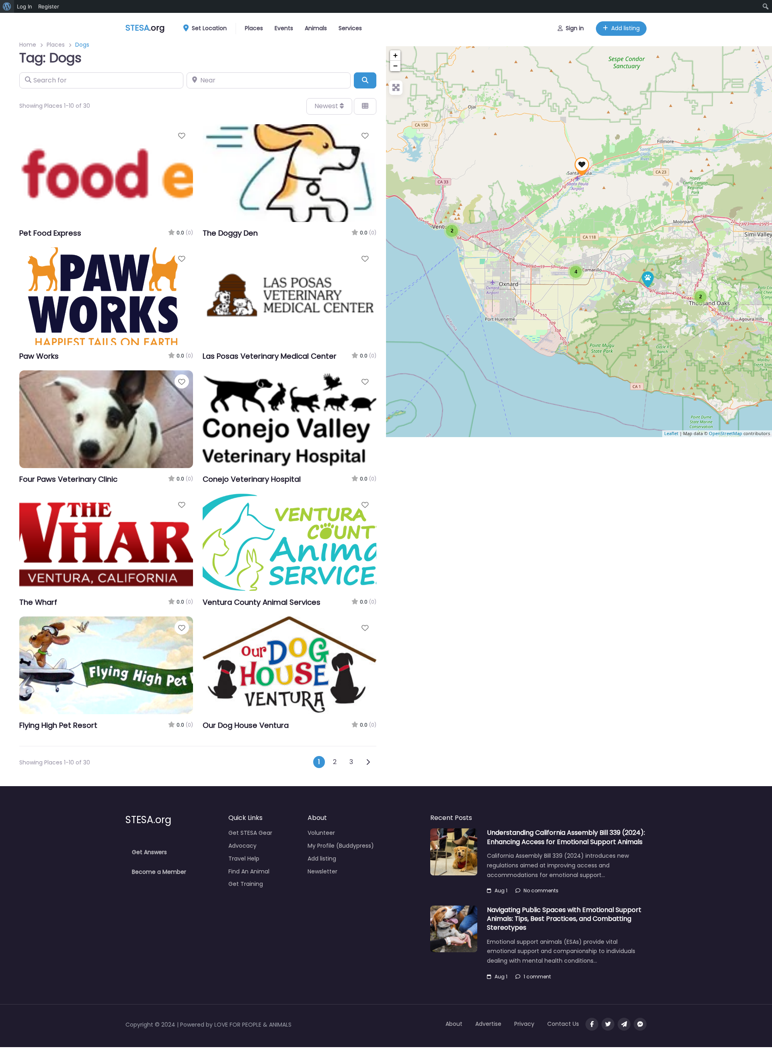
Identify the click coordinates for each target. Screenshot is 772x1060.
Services (350, 28)
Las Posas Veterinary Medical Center (270, 356)
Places (254, 28)
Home (27, 45)
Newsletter (322, 871)
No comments (541, 890)
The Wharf (38, 602)
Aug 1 (501, 890)
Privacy (524, 1024)
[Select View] (365, 106)
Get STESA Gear (250, 833)
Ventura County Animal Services (261, 602)
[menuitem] (7, 6)
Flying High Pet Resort (58, 725)
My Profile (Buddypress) (341, 846)
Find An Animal (248, 871)
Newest (327, 106)
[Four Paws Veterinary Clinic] (582, 166)
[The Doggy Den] (648, 279)
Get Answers (149, 852)
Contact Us (563, 1024)
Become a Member (159, 872)
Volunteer (321, 833)
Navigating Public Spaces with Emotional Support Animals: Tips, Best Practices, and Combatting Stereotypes (564, 919)
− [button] (395, 66)
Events (284, 28)
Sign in (575, 28)
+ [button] (395, 55)
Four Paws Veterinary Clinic (68, 479)
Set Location (209, 28)
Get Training (245, 884)
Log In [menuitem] (24, 6)
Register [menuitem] (48, 6)
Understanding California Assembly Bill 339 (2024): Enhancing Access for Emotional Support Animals (566, 837)
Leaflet (671, 434)
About (454, 1024)
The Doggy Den (230, 233)
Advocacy (242, 846)
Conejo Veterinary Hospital (252, 479)
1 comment (537, 976)
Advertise (488, 1024)
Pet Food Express (50, 233)
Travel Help (243, 859)
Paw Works (39, 356)
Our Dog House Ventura (246, 725)
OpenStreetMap (725, 434)
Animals (316, 28)
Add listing (625, 28)
